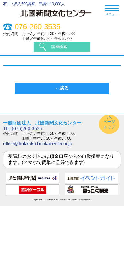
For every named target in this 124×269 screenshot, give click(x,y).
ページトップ (109, 124)
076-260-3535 (37, 26)
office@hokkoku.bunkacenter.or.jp (37, 143)
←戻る (62, 87)
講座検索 (59, 46)
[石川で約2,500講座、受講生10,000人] (58, 17)
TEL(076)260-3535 (22, 128)
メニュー (111, 14)
